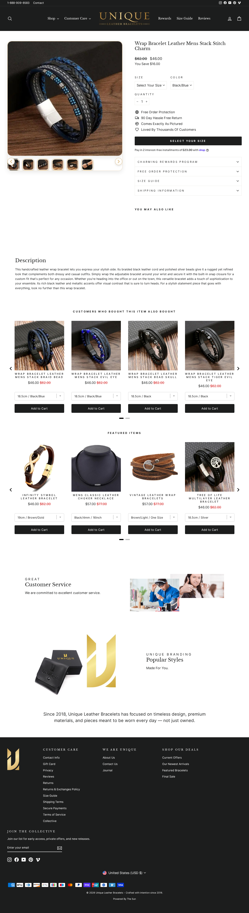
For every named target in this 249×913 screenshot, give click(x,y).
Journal (107, 770)
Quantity (145, 94)
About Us (109, 757)
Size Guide (185, 18)
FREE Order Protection (163, 171)
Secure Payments (55, 808)
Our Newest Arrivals (175, 764)
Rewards (164, 18)
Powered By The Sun (124, 899)
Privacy (48, 770)
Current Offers (172, 757)
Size (139, 77)
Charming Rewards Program (168, 161)
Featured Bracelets (175, 770)
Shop (52, 18)
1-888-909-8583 (18, 3)
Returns (48, 783)
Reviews (204, 18)
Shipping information (161, 190)
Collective (50, 821)
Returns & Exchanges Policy (61, 789)
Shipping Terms (53, 802)
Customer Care (76, 18)
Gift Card (49, 764)
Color (176, 77)
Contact (38, 3)
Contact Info (51, 757)
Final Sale (168, 776)
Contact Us (110, 764)
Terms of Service (54, 814)
